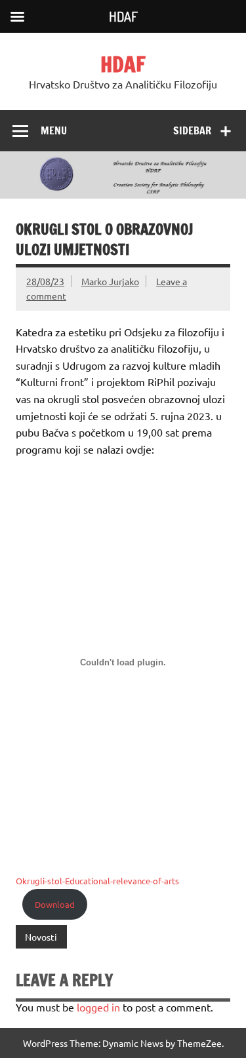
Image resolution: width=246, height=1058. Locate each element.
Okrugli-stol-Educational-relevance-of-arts (97, 880)
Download (55, 904)
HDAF (123, 64)
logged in (98, 1006)
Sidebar (192, 130)
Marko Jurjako (110, 281)
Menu (54, 130)
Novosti (41, 937)
